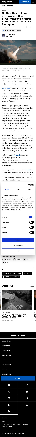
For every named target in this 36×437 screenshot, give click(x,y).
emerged (28, 170)
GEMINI (7, 262)
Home (3, 5)
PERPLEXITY (8, 259)
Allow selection (18, 245)
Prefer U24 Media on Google (13, 30)
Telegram (18, 273)
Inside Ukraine (6, 374)
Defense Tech (6, 350)
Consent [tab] (6, 189)
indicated (16, 155)
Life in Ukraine (6, 364)
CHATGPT (18, 259)
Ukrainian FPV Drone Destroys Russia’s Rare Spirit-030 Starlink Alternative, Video (14, 316)
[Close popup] (34, 418)
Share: (4, 270)
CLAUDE (28, 259)
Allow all (18, 240)
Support (18, 378)
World (4, 360)
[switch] (31, 222)
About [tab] (29, 189)
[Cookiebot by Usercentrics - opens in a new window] (26, 185)
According (6, 88)
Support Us (25, 2)
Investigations (6, 355)
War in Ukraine (6, 312)
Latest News (6, 341)
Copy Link (16, 276)
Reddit (7, 276)
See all (32, 286)
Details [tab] (18, 189)
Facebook (8, 273)
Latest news (9, 5)
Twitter (28, 273)
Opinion (4, 369)
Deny (18, 251)
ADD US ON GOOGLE (18, 432)
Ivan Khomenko (10, 35)
